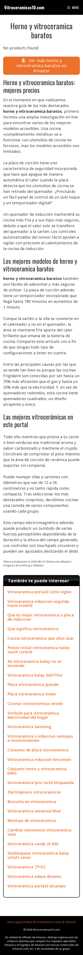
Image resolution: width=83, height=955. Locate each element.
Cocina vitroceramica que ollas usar (40, 638)
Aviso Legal (14, 922)
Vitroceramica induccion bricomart (39, 759)
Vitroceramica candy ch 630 (32, 843)
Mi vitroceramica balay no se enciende (34, 663)
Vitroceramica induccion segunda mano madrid (38, 603)
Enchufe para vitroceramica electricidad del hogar (33, 715)
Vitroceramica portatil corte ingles (39, 591)
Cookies (57, 922)
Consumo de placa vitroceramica (38, 749)
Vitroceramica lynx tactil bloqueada (40, 782)
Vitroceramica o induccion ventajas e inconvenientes (40, 738)
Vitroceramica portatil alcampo (36, 885)
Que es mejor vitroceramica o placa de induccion (40, 617)
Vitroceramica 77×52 (26, 866)
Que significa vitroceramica (33, 628)
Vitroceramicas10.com (24, 7)
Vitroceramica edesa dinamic (34, 876)
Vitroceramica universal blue (34, 810)
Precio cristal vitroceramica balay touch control (38, 649)
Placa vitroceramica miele (31, 693)
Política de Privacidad (37, 922)
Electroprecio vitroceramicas (34, 792)
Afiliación (70, 922)
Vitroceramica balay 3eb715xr (35, 675)
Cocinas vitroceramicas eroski (35, 703)
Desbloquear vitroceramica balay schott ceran (38, 855)
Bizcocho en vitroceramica (31, 801)
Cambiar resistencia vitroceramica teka (39, 832)
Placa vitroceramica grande (33, 684)
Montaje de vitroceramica (31, 820)
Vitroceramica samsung (29, 726)
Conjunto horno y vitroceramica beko (37, 771)
